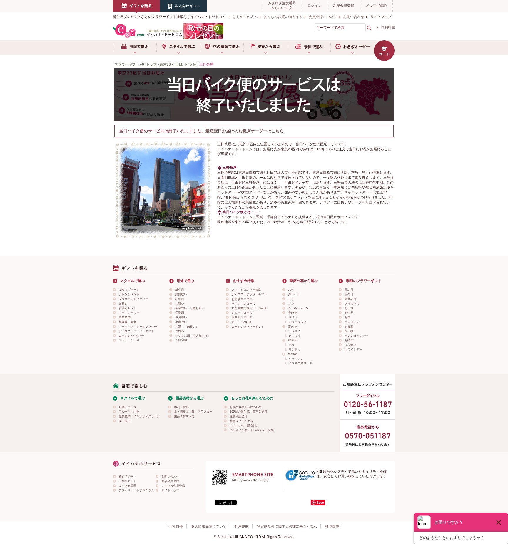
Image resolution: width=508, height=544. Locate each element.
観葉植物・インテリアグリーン (139, 416)
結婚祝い (181, 294)
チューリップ (297, 321)
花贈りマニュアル (241, 421)
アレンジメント (129, 294)
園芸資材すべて (184, 416)
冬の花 (292, 354)
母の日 (349, 289)
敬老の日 (350, 299)
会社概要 (176, 526)
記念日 (179, 299)
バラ (291, 289)
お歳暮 (349, 326)
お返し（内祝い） (187, 326)
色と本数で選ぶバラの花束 (249, 308)
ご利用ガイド (127, 481)
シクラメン (296, 358)
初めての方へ (127, 476)
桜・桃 (349, 331)
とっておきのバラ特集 (246, 289)
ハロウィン (352, 321)
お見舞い (181, 317)
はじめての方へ (245, 17)
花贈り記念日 (238, 416)
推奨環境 (332, 526)
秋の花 (292, 340)
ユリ (291, 299)
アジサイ (294, 331)
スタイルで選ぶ (178, 47)
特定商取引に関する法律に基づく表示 (287, 526)
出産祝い (181, 321)
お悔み (179, 331)
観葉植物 (125, 317)
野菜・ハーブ (127, 407)
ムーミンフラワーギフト (248, 326)
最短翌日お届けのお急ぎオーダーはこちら (244, 131)
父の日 (349, 294)
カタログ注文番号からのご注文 (282, 5)
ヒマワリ (294, 335)
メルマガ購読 (376, 6)
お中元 (349, 312)
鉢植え (123, 303)
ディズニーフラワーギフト (136, 331)
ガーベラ (294, 294)
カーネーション (298, 308)
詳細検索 (388, 27)
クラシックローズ (243, 303)
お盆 (347, 317)
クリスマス (352, 303)
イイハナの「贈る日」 (244, 425)
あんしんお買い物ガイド (283, 17)
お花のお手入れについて (246, 407)
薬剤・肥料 (181, 407)
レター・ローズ (242, 312)
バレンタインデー (356, 335)
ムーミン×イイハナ (131, 335)
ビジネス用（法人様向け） (192, 335)
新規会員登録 (343, 6)
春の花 (292, 312)
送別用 (179, 312)
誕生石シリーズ (242, 317)
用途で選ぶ (134, 47)
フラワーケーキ (129, 340)
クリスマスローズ (300, 363)
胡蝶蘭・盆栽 (127, 321)
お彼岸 (349, 340)
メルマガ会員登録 (173, 485)
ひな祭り (350, 344)
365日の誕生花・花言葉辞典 (248, 411)
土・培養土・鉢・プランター (193, 411)
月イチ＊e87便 (242, 321)
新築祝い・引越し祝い (190, 308)
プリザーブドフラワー (133, 299)
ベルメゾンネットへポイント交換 (252, 430)
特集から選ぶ (265, 47)
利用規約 (242, 526)
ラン (291, 303)
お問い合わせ (353, 17)
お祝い (179, 303)
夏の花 (292, 326)
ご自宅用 (181, 340)
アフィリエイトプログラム (136, 490)
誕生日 (179, 289)
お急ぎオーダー (352, 47)
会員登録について (323, 17)
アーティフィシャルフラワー (138, 326)
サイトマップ (381, 17)
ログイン (315, 6)
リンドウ (294, 349)
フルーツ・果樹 (129, 411)
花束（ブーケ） (129, 289)
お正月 (349, 308)
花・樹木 (125, 421)
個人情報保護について (208, 526)
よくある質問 (127, 485)
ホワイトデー (353, 349)
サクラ (293, 317)
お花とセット (127, 308)
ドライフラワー (129, 312)
